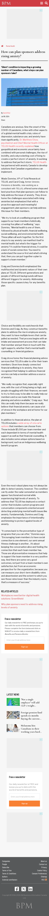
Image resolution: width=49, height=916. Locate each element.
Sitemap (44, 876)
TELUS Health (39, 162)
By (5, 113)
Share (3, 120)
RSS (43, 879)
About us (44, 861)
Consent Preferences (39, 873)
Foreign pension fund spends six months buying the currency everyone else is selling (31, 715)
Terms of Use (7, 870)
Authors (4, 876)
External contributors (9, 879)
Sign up (24, 647)
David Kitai (6, 113)
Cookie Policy (42, 870)
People (4, 864)
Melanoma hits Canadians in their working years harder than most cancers (31, 728)
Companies (6, 861)
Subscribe (5, 867)
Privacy (44, 867)
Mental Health (10, 46)
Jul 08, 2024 (5, 116)
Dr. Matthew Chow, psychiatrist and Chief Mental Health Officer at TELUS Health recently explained (24, 142)
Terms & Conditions (9, 873)
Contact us (43, 864)
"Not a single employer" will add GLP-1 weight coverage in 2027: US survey (31, 702)
